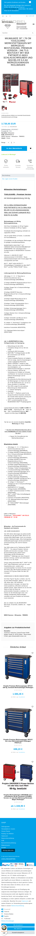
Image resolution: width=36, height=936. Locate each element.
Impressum (4, 836)
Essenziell (7, 909)
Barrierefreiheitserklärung (8, 843)
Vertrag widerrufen (8, 850)
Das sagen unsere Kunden (9, 179)
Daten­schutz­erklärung (7, 838)
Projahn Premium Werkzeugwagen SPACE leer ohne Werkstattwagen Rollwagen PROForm (18, 741)
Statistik (6, 911)
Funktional (7, 918)
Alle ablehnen (18, 928)
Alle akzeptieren (18, 925)
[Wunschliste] (9, 16)
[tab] (18, 175)
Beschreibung (6, 175)
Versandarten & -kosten (8, 829)
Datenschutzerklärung (13, 856)
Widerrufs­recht (5, 845)
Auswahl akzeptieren (18, 932)
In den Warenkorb (14, 148)
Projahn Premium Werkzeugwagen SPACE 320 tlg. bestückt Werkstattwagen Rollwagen (18, 686)
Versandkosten (13, 126)
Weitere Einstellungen (7, 921)
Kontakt (3, 847)
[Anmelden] (3, 16)
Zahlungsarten (5, 826)
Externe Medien (8, 914)
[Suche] (33, 33)
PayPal (6, 916)
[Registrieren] (6, 16)
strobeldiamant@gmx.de (11, 9)
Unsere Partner (5, 831)
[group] (18, 667)
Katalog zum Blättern (7, 833)
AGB (2, 840)
